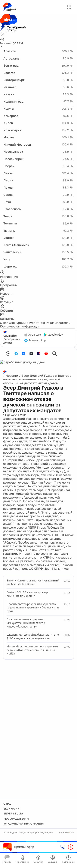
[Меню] (69, 7)
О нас (4, 322)
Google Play (55, 334)
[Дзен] (31, 353)
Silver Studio (36, 322)
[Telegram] (16, 353)
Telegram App (37, 340)
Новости (12, 375)
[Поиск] (54, 353)
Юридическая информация (20, 326)
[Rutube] (38, 353)
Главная (7, 862)
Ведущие (52, 862)
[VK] (23, 353)
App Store (34, 334)
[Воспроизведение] (70, 847)
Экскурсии (17, 322)
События (38, 862)
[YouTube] (46, 354)
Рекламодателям (58, 322)
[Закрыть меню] (2, 34)
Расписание (68, 862)
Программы (22, 862)
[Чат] (63, 847)
